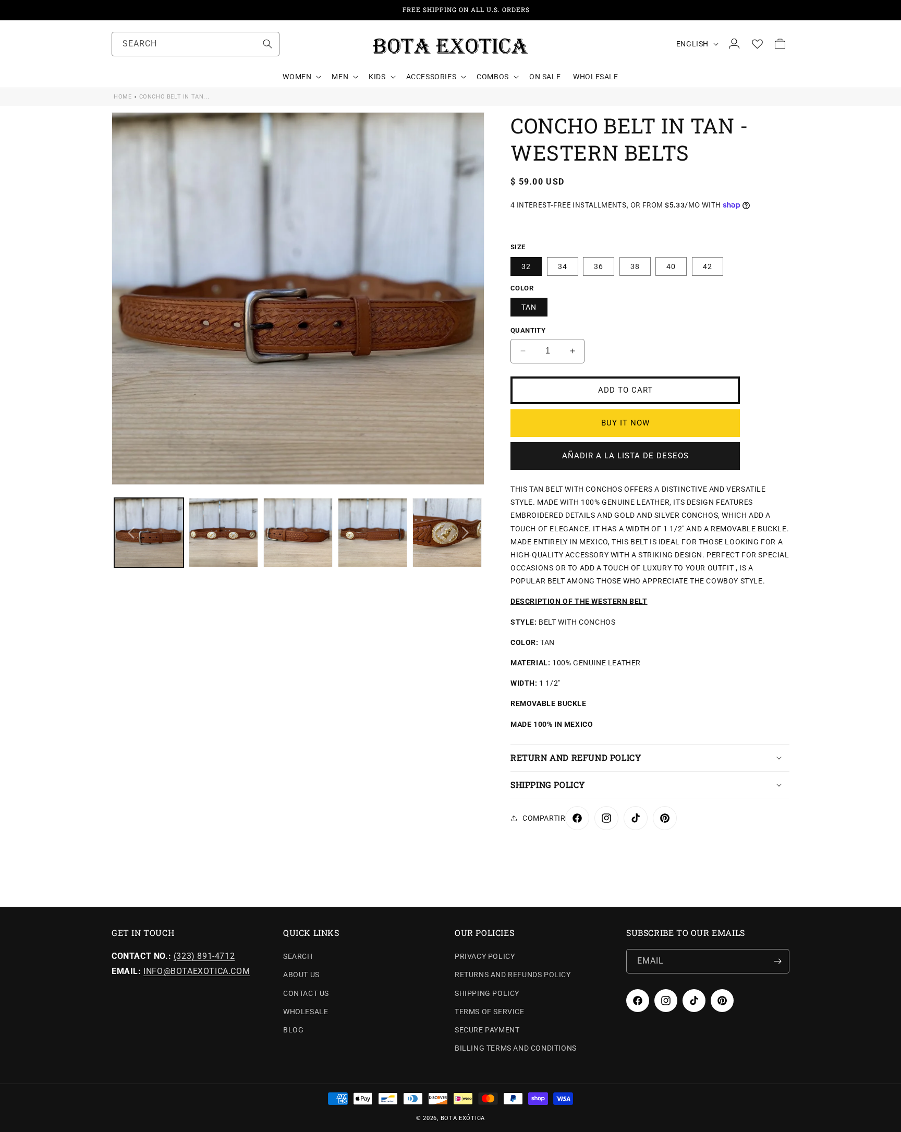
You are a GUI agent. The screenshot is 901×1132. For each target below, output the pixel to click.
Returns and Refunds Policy (513, 974)
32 (526, 266)
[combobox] (195, 44)
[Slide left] (130, 532)
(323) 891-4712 (204, 956)
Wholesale (305, 1011)
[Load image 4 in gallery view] (372, 532)
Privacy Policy (485, 956)
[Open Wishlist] (757, 43)
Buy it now (625, 423)
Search (298, 956)
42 (707, 266)
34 (562, 266)
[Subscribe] (777, 961)
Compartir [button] (543, 818)
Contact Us (306, 993)
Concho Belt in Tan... (174, 96)
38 (635, 266)
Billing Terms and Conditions (516, 1048)
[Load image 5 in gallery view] (447, 532)
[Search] (267, 43)
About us (301, 974)
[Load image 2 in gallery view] (223, 532)
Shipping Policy (487, 993)
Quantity (527, 330)
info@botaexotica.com (196, 971)
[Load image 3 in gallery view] (298, 532)
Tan (529, 307)
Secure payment (487, 1030)
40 (671, 266)
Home (122, 96)
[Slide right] (465, 532)
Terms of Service (490, 1011)
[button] (300, 77)
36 (598, 266)
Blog (293, 1030)
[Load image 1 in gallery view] (149, 532)
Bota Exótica (463, 1118)
